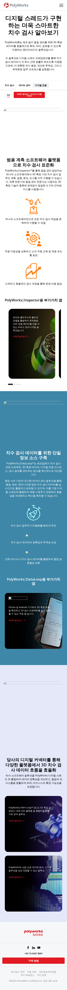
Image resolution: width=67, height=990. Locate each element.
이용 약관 (31, 971)
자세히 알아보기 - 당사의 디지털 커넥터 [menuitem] (29, 95)
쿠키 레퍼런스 (27, 975)
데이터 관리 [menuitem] (24, 85)
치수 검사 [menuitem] (9, 85)
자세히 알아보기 (19, 336)
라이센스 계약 (17, 971)
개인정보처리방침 (47, 971)
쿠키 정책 (41, 975)
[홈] (16, 5)
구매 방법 (33, 960)
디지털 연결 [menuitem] (41, 85)
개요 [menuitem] (8, 95)
